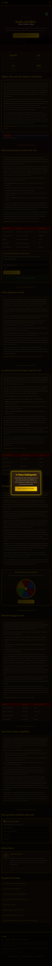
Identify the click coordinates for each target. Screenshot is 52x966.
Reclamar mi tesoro (26, 489)
